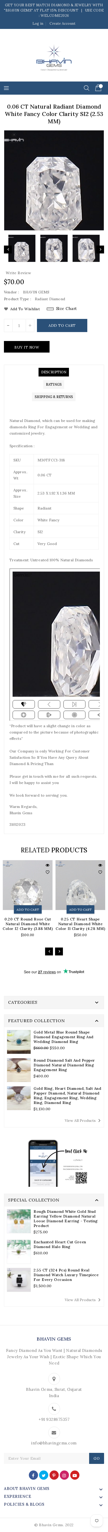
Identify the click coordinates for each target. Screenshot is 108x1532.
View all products (83, 1120)
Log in (38, 23)
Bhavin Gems (54, 1339)
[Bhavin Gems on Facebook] (33, 1474)
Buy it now (26, 347)
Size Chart (66, 308)
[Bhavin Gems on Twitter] (44, 1474)
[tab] (54, 372)
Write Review (18, 273)
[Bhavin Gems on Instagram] (64, 1474)
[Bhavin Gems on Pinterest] (54, 1474)
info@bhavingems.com (54, 1443)
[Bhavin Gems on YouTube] (75, 1474)
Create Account (62, 23)
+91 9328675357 (54, 1419)
